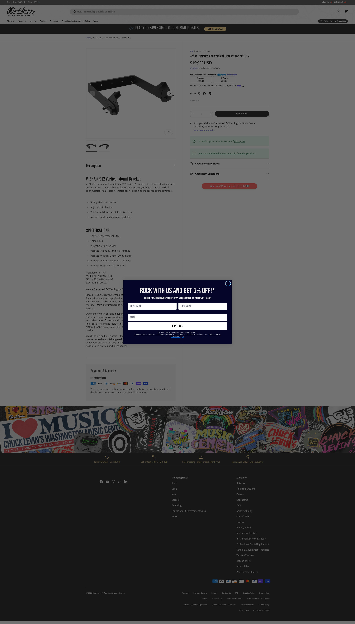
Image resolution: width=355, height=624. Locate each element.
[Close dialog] (228, 283)
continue (177, 326)
